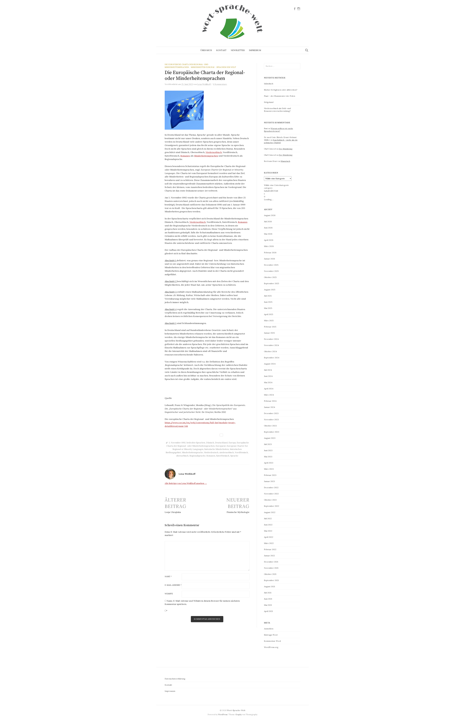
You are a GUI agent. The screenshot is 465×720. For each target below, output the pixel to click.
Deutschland (221, 442)
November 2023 (271, 419)
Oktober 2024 (270, 351)
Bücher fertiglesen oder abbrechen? (280, 90)
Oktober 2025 (270, 277)
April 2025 (268, 314)
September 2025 (271, 283)
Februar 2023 (270, 475)
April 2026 (268, 240)
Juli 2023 (268, 444)
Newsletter (238, 50)
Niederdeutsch (211, 452)
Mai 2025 (268, 308)
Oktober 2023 (270, 425)
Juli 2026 (268, 221)
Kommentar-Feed (272, 641)
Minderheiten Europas (202, 67)
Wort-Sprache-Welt (236, 710)
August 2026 (269, 215)
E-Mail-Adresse (173, 585)
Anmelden (268, 628)
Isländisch (268, 83)
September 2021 (271, 580)
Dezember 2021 (271, 562)
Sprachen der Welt (226, 67)
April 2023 (268, 463)
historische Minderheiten (216, 449)
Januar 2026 (269, 258)
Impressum (255, 50)
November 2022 (271, 493)
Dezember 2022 (271, 487)
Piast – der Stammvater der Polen (279, 96)
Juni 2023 (268, 450)
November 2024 (271, 345)
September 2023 (271, 432)
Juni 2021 (268, 599)
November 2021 (271, 568)
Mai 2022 (268, 531)
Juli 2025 (268, 296)
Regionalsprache (197, 455)
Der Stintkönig (285, 149)
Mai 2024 (268, 382)
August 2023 (269, 438)
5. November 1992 (177, 442)
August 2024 (269, 364)
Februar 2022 (270, 549)
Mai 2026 (268, 234)
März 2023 (269, 469)
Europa (232, 442)
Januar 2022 (269, 555)
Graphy (238, 714)
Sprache (234, 455)
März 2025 (269, 320)
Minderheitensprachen (206, 155)
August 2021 (269, 586)
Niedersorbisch (214, 152)
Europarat (221, 446)
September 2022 (271, 506)
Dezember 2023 (271, 413)
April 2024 (268, 388)
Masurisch (285, 161)
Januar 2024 (269, 407)
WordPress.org (271, 647)
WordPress (222, 714)
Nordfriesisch (241, 452)
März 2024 (269, 395)
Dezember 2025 (271, 265)
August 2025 (269, 289)
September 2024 (271, 357)
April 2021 (268, 611)
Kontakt (221, 50)
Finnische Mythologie (238, 512)
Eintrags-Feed (270, 635)
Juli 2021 (267, 592)
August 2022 (269, 512)
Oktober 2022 (270, 500)
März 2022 (269, 543)
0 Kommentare (220, 84)
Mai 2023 (268, 456)
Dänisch (210, 442)
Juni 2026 (268, 227)
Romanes (185, 155)
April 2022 (268, 537)
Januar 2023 (269, 481)
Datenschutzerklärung (175, 678)
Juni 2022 (268, 524)
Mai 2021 (268, 605)
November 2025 (271, 271)
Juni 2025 (268, 302)
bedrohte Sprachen (196, 442)
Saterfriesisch (222, 455)
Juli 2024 (268, 370)
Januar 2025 (269, 333)
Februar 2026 (270, 252)
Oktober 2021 (270, 574)
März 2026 (269, 246)
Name (168, 577)
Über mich (206, 50)
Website (169, 594)
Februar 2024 (270, 401)
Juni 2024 (268, 376)
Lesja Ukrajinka (173, 512)
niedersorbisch (226, 452)
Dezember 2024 (271, 339)
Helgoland (268, 102)
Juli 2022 (268, 518)
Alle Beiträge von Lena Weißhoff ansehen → (186, 483)
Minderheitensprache (192, 452)
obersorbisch (182, 455)
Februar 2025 (270, 326)
